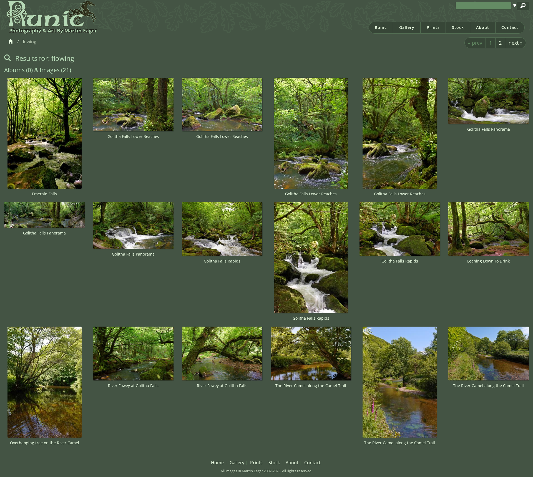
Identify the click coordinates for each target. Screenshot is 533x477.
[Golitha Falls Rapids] (222, 229)
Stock (458, 27)
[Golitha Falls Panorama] (488, 101)
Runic (381, 27)
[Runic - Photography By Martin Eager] (50, 13)
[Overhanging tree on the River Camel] (44, 382)
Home (217, 463)
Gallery (406, 27)
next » (515, 42)
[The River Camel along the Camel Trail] (311, 353)
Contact (509, 27)
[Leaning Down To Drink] (488, 229)
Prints (433, 27)
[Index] (11, 42)
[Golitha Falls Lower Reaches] (133, 105)
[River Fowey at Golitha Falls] (133, 353)
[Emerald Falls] (44, 133)
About (482, 27)
